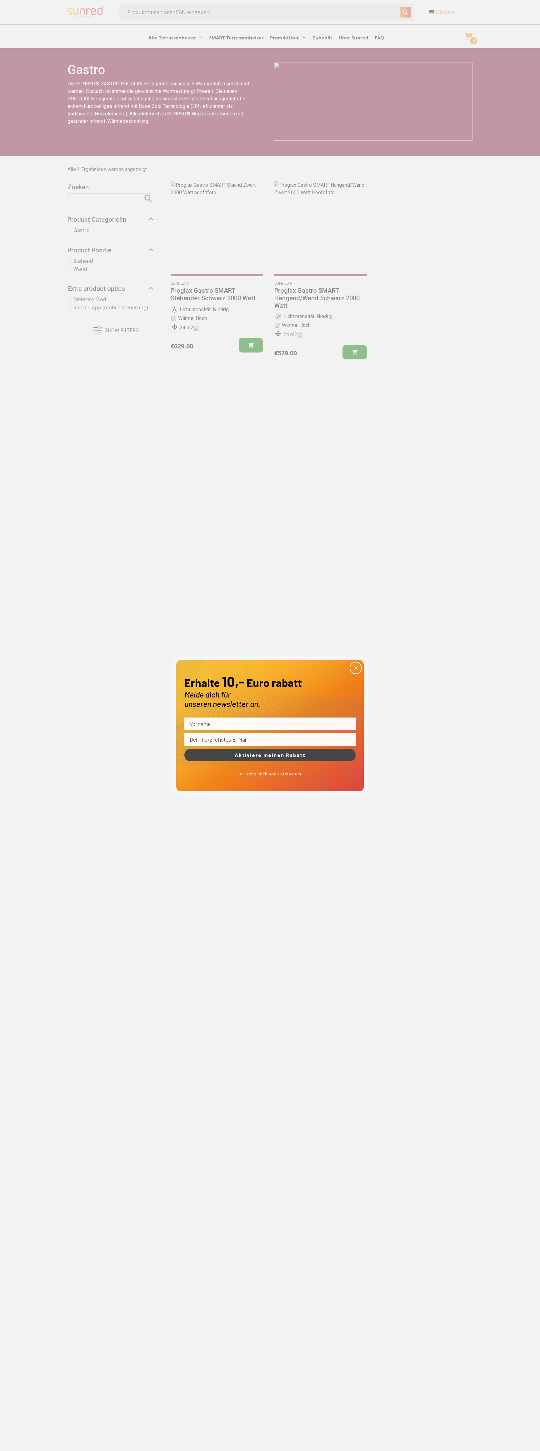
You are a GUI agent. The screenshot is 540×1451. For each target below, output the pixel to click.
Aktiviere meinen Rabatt (270, 755)
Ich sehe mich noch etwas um (270, 773)
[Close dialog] (355, 667)
